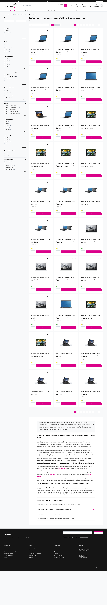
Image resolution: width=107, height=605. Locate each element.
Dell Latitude (47, 470)
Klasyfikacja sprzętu (51, 10)
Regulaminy (57, 545)
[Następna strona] (102, 25)
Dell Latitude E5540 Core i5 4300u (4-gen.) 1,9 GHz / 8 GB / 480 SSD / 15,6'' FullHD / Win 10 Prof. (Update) (41, 127)
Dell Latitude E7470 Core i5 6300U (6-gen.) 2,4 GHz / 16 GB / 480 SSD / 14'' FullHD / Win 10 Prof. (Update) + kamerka (91, 165)
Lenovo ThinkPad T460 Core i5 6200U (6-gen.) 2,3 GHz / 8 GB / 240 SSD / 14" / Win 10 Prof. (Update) (41, 393)
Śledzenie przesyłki (8, 549)
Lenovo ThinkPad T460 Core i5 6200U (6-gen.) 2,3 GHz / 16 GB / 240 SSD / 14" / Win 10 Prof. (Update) (91, 393)
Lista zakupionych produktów (35, 553)
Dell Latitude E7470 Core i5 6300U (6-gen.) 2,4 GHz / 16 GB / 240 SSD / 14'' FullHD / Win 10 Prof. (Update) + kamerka (66, 165)
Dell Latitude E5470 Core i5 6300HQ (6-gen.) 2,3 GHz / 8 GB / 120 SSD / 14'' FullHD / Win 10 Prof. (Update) (41, 203)
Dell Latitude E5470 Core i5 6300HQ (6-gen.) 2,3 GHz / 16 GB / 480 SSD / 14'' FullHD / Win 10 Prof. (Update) (66, 241)
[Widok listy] (55, 25)
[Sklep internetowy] (99, 567)
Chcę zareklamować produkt (10, 551)
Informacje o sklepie (58, 548)
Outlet (75, 10)
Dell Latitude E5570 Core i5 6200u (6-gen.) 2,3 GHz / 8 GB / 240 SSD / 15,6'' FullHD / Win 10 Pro (41, 279)
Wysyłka (56, 549)
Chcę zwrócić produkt (8, 553)
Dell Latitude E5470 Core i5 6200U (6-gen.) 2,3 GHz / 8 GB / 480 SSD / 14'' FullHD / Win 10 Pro (90, 89)
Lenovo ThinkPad (62, 468)
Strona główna (6, 14)
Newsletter (8, 534)
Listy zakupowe (32, 551)
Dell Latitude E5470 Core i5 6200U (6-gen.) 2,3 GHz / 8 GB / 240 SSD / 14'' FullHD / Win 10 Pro (65, 317)
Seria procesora (23, 14)
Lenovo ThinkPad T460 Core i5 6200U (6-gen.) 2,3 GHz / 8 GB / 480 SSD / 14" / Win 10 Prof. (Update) (66, 393)
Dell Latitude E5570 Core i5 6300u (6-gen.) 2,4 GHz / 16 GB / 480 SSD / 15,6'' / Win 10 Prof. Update (90, 51)
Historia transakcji (32, 555)
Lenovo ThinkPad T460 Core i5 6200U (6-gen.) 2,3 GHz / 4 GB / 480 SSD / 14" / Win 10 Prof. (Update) (91, 355)
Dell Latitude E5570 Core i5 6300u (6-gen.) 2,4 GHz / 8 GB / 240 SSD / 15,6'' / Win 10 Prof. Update (40, 51)
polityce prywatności (84, 537)
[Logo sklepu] (10, 5)
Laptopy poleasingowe (15, 14)
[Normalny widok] (52, 25)
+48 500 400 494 (83, 557)
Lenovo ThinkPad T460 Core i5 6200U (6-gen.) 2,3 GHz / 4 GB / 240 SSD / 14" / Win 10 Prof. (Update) (66, 355)
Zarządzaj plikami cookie (59, 557)
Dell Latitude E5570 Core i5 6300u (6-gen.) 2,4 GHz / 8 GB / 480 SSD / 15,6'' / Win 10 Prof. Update (65, 51)
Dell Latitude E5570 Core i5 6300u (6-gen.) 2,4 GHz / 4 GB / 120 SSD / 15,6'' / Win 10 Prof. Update (65, 89)
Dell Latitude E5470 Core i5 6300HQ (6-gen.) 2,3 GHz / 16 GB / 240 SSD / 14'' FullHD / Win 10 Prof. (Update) (41, 241)
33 (98, 24)
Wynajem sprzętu (28, 10)
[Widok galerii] (58, 25)
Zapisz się (98, 532)
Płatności (56, 551)
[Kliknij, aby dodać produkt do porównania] (48, 31)
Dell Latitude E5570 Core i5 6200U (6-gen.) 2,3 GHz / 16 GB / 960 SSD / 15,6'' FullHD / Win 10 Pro (90, 241)
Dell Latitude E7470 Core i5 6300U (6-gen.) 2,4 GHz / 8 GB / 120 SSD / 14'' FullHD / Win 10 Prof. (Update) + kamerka (91, 317)
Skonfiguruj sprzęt (65, 10)
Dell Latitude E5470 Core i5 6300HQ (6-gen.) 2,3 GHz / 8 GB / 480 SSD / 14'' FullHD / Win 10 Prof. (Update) (91, 203)
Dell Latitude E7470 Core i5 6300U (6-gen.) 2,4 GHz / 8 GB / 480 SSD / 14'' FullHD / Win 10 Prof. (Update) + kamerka (40, 165)
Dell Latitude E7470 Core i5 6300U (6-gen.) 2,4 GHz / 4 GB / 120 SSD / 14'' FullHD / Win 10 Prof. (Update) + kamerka (40, 355)
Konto (30, 545)
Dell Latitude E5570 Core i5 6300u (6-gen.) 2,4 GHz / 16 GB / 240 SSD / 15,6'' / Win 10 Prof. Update (65, 127)
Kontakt (5, 557)
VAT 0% (39, 10)
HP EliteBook (53, 474)
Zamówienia (7, 545)
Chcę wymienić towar (8, 555)
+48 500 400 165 (99, 1)
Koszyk (30, 549)
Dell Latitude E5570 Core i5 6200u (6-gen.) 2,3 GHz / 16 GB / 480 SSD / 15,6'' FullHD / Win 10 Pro (40, 317)
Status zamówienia (8, 548)
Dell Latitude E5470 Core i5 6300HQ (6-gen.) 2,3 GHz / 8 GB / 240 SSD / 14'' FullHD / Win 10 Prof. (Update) (66, 203)
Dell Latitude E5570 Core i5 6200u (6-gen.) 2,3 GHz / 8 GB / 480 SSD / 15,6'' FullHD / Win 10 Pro (66, 279)
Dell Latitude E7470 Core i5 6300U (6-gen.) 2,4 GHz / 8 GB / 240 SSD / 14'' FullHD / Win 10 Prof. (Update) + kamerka (91, 127)
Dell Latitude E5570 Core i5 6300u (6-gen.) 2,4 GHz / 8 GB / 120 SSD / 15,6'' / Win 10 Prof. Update (40, 89)
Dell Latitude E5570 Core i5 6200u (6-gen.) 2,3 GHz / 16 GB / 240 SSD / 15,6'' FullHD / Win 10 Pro (90, 279)
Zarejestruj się (32, 548)
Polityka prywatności (58, 555)
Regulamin (56, 553)
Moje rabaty (31, 557)
